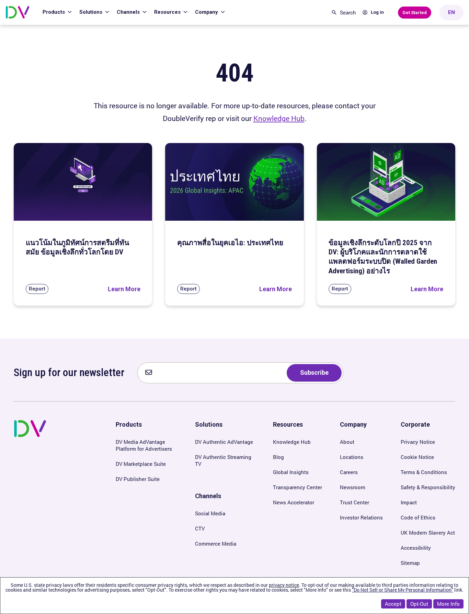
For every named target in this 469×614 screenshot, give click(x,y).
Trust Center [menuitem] (354, 502)
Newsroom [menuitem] (352, 487)
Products (54, 12)
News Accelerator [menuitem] (293, 502)
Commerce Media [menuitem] (215, 543)
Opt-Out (419, 603)
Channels (129, 12)
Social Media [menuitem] (210, 513)
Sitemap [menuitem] (410, 562)
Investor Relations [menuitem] (361, 517)
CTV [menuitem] (200, 528)
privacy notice (284, 585)
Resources (168, 12)
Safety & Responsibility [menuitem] (428, 487)
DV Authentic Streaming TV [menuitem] (223, 460)
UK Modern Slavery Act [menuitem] (428, 532)
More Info (448, 603)
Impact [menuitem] (409, 502)
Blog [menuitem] (278, 456)
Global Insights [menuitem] (291, 472)
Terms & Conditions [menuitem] (424, 472)
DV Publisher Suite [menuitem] (138, 478)
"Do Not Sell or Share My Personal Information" (402, 589)
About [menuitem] (347, 441)
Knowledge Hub (279, 118)
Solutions (91, 12)
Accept (393, 603)
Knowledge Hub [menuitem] (292, 441)
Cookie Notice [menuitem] (417, 456)
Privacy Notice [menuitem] (418, 441)
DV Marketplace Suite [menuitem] (141, 463)
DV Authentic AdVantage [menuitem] (224, 441)
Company (207, 12)
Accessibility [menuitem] (416, 547)
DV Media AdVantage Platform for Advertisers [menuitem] (144, 445)
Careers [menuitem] (349, 472)
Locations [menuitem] (351, 456)
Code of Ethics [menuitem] (418, 517)
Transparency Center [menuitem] (297, 487)
